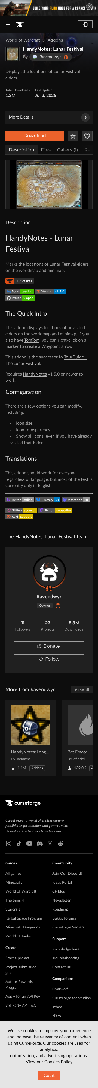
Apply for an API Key (22, 996)
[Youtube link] (29, 843)
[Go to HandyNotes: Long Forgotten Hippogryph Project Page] (30, 738)
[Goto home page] (19, 24)
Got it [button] (49, 1075)
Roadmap (60, 909)
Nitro (56, 1016)
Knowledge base (65, 949)
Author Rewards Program (19, 985)
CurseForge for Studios (71, 998)
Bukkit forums (64, 918)
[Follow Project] (87, 136)
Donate (52, 646)
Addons (55, 40)
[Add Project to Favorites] (73, 136)
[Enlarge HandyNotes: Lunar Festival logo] (12, 54)
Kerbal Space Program (23, 918)
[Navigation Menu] (8, 24)
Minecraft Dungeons (22, 927)
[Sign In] (85, 24)
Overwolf (60, 989)
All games (13, 874)
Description (21, 149)
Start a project (17, 958)
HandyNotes (35, 374)
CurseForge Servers (68, 927)
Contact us (61, 967)
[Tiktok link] (19, 843)
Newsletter (61, 900)
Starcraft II (14, 909)
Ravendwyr (49, 596)
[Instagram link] (8, 843)
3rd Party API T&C (20, 1005)
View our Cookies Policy (49, 1062)
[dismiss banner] (89, 6)
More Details (21, 117)
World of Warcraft (22, 40)
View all (82, 689)
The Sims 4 (14, 900)
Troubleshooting (65, 958)
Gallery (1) (67, 149)
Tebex (57, 1007)
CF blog (58, 891)
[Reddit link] (60, 843)
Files (46, 149)
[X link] (50, 843)
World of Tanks (18, 936)
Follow (52, 659)
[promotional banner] (49, 8)
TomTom (31, 340)
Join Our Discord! (67, 874)
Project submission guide (21, 970)
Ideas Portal (62, 883)
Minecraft (13, 883)
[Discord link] (39, 843)
